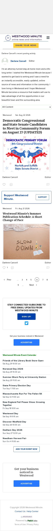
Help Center (32, 511)
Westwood (7, 115)
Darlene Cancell (10, 177)
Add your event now (26, 449)
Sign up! (26, 317)
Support (42, 197)
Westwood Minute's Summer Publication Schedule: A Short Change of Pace (22, 217)
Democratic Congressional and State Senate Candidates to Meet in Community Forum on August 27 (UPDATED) (26, 126)
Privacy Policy (33, 524)
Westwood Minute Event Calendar (19, 355)
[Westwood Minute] (24, 37)
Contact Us (20, 511)
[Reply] (12, 184)
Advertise (26, 342)
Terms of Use (20, 524)
